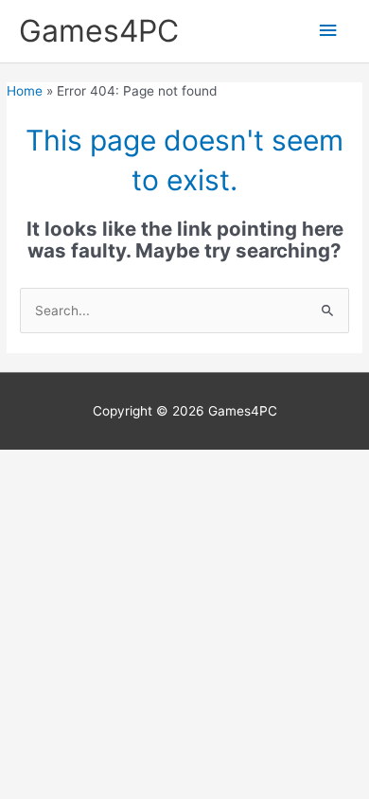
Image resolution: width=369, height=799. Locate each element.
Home (25, 90)
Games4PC (99, 30)
